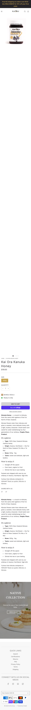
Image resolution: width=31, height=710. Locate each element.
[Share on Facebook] (2, 492)
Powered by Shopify (22, 705)
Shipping (15, 669)
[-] (2, 388)
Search (15, 654)
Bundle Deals (9, 395)
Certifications (15, 656)
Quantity (5, 385)
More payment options (15, 411)
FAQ (15, 661)
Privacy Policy (15, 664)
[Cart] (28, 11)
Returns (15, 659)
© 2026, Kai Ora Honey (9, 705)
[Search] (24, 11)
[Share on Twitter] (6, 492)
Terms (15, 667)
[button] (13, 355)
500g (4, 380)
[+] (8, 388)
